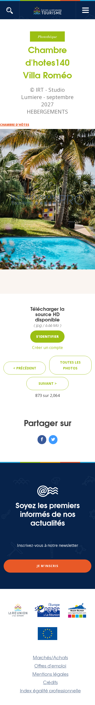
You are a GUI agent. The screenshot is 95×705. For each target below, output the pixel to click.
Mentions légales (50, 674)
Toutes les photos (70, 365)
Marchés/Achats (50, 657)
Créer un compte (47, 347)
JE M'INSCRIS (47, 566)
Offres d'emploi (50, 665)
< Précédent (24, 368)
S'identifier (47, 336)
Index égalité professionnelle (50, 690)
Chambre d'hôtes (14, 125)
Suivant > (47, 383)
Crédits (50, 682)
